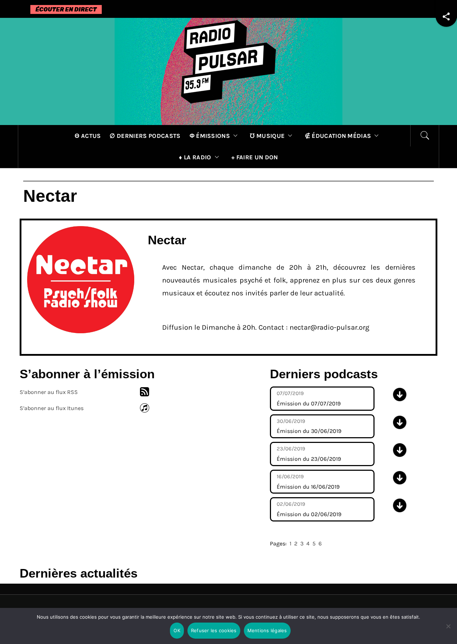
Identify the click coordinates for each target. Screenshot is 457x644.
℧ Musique (267, 135)
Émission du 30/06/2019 (309, 426)
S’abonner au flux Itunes (52, 408)
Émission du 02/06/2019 (309, 509)
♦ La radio (195, 157)
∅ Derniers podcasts (145, 135)
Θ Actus (88, 135)
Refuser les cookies (214, 630)
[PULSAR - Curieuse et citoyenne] (228, 71)
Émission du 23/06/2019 (309, 453)
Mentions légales (267, 630)
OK (177, 630)
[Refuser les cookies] (448, 631)
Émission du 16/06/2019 (308, 481)
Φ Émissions (210, 135)
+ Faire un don (254, 157)
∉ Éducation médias (338, 135)
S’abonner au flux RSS (49, 392)
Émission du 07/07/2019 (309, 398)
